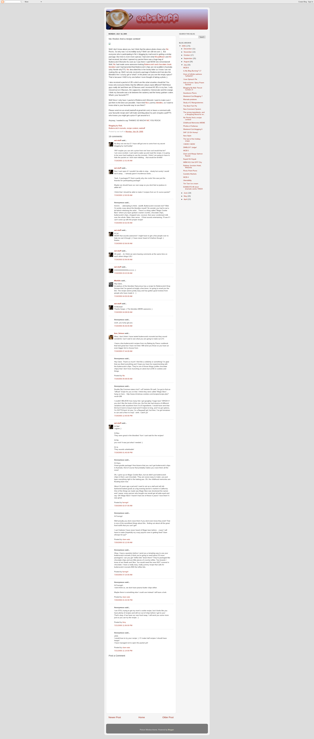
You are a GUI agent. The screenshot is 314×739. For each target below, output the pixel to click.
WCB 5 (186, 151)
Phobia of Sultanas (190, 126)
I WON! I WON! (189, 144)
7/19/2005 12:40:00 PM (123, 416)
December (188, 49)
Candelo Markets (189, 174)
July (185, 65)
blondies (159, 103)
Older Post (168, 717)
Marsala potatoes (190, 99)
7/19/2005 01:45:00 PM (123, 452)
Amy (124, 622)
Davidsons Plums (190, 93)
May (186, 196)
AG (170, 57)
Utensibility (187, 180)
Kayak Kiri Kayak (189, 159)
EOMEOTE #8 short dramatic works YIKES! (193, 188)
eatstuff (142, 128)
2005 (184, 46)
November (188, 52)
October (187, 55)
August (187, 62)
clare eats (126, 539)
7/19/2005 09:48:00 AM (123, 379)
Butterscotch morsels (117, 128)
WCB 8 (186, 68)
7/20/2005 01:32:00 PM (123, 600)
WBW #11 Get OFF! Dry (192, 162)
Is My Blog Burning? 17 (192, 71)
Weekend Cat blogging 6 (192, 129)
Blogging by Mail (115, 126)
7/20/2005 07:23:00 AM (123, 575)
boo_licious (119, 333)
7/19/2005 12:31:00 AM (123, 161)
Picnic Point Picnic (190, 171)
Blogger (171, 730)
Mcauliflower (160, 57)
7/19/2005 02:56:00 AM (123, 243)
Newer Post (115, 717)
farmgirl (125, 502)
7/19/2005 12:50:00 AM (123, 195)
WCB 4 (186, 177)
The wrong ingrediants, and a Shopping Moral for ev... (194, 113)
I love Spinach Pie (190, 79)
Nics (147, 103)
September (188, 58)
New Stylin (187, 136)
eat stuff (117, 140)
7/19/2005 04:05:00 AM (123, 296)
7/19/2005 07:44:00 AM (123, 351)
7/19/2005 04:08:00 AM (123, 312)
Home (141, 717)
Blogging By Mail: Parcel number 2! (192, 89)
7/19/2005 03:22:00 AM (123, 273)
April (186, 199)
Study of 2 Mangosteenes (193, 103)
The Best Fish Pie (190, 106)
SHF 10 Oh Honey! (190, 132)
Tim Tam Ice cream (190, 184)
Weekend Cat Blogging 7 (193, 96)
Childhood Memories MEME (194, 123)
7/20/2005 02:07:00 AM (123, 506)
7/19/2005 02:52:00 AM (123, 223)
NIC (148, 120)
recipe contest (132, 128)
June (186, 193)
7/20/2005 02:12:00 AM (123, 542)
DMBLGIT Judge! (190, 147)
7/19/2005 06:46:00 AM (123, 326)
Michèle (117, 281)
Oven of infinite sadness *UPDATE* (192, 75)
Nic (167, 49)
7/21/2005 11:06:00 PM (123, 625)
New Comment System (192, 109)
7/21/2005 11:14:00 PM (123, 651)
